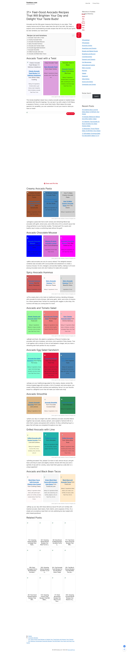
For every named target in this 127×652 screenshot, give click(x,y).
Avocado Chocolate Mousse (37, 41)
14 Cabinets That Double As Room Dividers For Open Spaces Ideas (90, 124)
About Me (88, 3)
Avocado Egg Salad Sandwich (36, 47)
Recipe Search (86, 93)
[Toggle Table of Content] (72, 35)
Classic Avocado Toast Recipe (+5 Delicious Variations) (34, 73)
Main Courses (86, 68)
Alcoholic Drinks (87, 45)
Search (96, 96)
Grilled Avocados (50, 438)
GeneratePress (71, 649)
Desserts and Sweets (88, 59)
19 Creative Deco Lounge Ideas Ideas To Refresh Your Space (90, 112)
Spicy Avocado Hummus (35, 43)
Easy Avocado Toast (50, 67)
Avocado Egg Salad (51, 358)
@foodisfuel (85, 40)
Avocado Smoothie (33, 49)
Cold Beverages (87, 56)
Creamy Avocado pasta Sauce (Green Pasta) (34, 203)
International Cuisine (88, 65)
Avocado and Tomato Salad (36, 45)
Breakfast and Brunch (88, 54)
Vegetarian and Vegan (89, 84)
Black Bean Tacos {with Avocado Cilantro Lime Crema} (34, 482)
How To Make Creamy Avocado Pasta (67, 203)
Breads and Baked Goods (90, 51)
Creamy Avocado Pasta (35, 39)
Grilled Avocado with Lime (36, 51)
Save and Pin (71, 113)
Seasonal (85, 76)
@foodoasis (85, 43)
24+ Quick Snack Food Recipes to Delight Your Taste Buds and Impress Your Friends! (50, 639)
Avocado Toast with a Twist (36, 37)
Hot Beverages (86, 62)
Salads (30, 636)
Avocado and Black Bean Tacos (37, 53)
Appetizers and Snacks (89, 48)
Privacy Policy (96, 3)
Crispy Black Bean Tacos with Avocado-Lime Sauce (51, 482)
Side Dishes (85, 79)
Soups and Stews (87, 81)
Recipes (84, 70)
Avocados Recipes (33, 638)
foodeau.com (31, 3)
